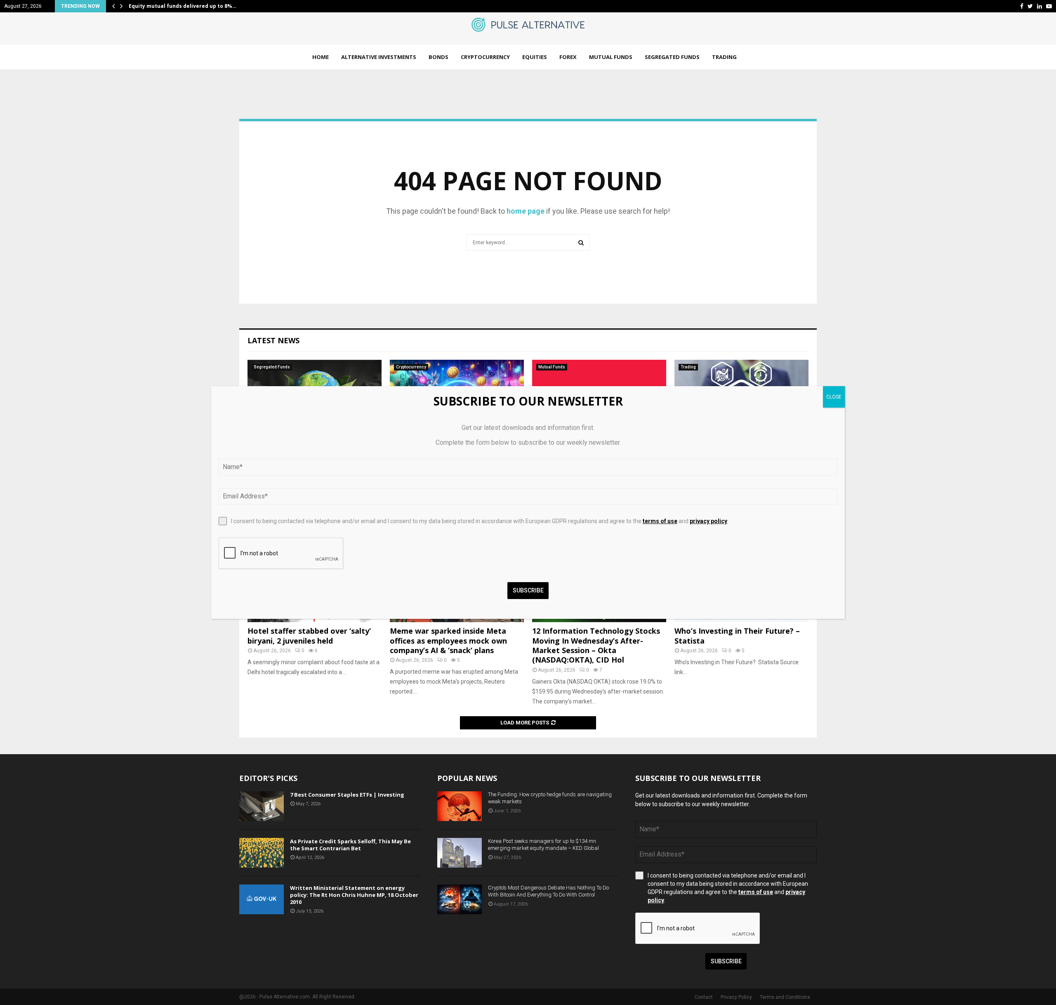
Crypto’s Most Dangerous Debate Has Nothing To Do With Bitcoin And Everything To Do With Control (548, 891)
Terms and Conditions (785, 997)
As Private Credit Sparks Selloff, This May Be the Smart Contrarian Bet (350, 845)
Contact (704, 997)
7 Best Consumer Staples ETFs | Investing (347, 794)
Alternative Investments (378, 57)
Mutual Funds (610, 57)
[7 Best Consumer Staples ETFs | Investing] (261, 806)
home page (525, 211)
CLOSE (834, 397)
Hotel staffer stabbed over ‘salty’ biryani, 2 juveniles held (309, 635)
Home (320, 57)
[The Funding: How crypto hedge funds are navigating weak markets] (459, 806)
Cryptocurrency (485, 57)
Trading (724, 57)
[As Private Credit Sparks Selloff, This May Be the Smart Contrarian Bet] (261, 853)
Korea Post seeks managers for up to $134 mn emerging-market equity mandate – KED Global (543, 844)
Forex (568, 57)
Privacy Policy (736, 997)
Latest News (273, 340)
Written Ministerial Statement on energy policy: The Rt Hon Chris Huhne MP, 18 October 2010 (354, 895)
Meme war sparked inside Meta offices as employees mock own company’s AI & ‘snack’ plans (448, 640)
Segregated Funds (672, 57)
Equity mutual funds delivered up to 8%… (182, 5)
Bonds (438, 57)
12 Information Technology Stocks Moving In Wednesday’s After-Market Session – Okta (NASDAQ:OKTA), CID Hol (596, 645)
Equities (534, 57)
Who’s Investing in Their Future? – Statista (737, 635)
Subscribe (726, 961)
